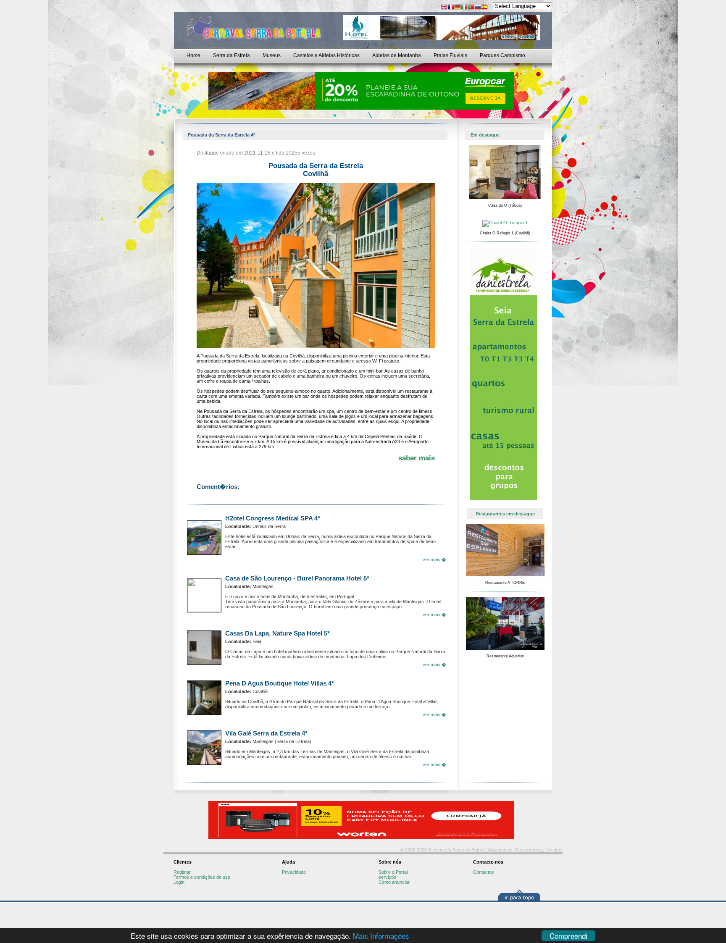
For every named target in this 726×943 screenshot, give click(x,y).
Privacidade (294, 872)
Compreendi (568, 935)
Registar (182, 872)
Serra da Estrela (231, 55)
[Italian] (464, 8)
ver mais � (434, 559)
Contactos (483, 872)
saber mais (416, 458)
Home (193, 55)
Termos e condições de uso (202, 877)
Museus (272, 55)
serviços (387, 877)
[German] (457, 8)
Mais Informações (381, 935)
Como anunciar (394, 882)
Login (179, 882)
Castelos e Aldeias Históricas (326, 55)
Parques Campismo (502, 55)
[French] (450, 8)
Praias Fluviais (450, 55)
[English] (444, 8)
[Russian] (477, 8)
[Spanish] (484, 8)
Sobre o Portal (393, 872)
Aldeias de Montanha (396, 55)
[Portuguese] (471, 8)
